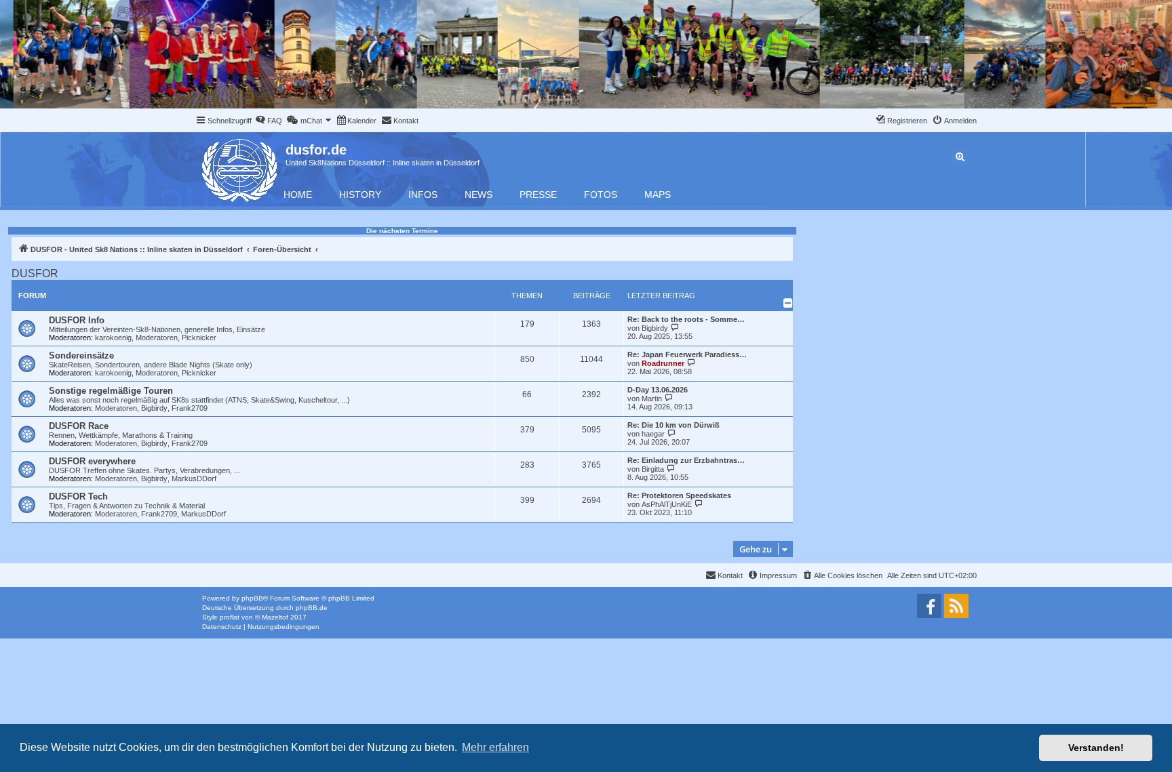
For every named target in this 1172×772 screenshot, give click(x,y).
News (478, 194)
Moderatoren (157, 337)
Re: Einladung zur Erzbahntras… (686, 460)
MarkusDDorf (194, 478)
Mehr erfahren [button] (495, 747)
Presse (538, 194)
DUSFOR (35, 273)
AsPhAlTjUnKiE (667, 504)
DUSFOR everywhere (92, 461)
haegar (653, 434)
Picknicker (199, 337)
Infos (422, 194)
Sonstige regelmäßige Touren (111, 391)
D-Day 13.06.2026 (657, 390)
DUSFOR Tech (78, 496)
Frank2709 (190, 408)
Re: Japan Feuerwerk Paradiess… (687, 354)
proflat (229, 617)
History (360, 194)
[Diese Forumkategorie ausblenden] (788, 303)
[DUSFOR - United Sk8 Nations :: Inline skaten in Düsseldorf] (240, 167)
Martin (652, 398)
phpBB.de (312, 607)
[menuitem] (268, 121)
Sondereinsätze (81, 355)
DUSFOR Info (76, 320)
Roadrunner (663, 363)
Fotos (600, 194)
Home (298, 194)
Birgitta (653, 469)
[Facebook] (929, 606)
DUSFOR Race (79, 426)
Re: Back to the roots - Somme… (686, 319)
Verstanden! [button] (1096, 747)
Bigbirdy (655, 328)
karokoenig (113, 337)
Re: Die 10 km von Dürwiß (673, 425)
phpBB (252, 598)
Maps (657, 194)
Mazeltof (275, 617)
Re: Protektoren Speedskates (679, 495)
